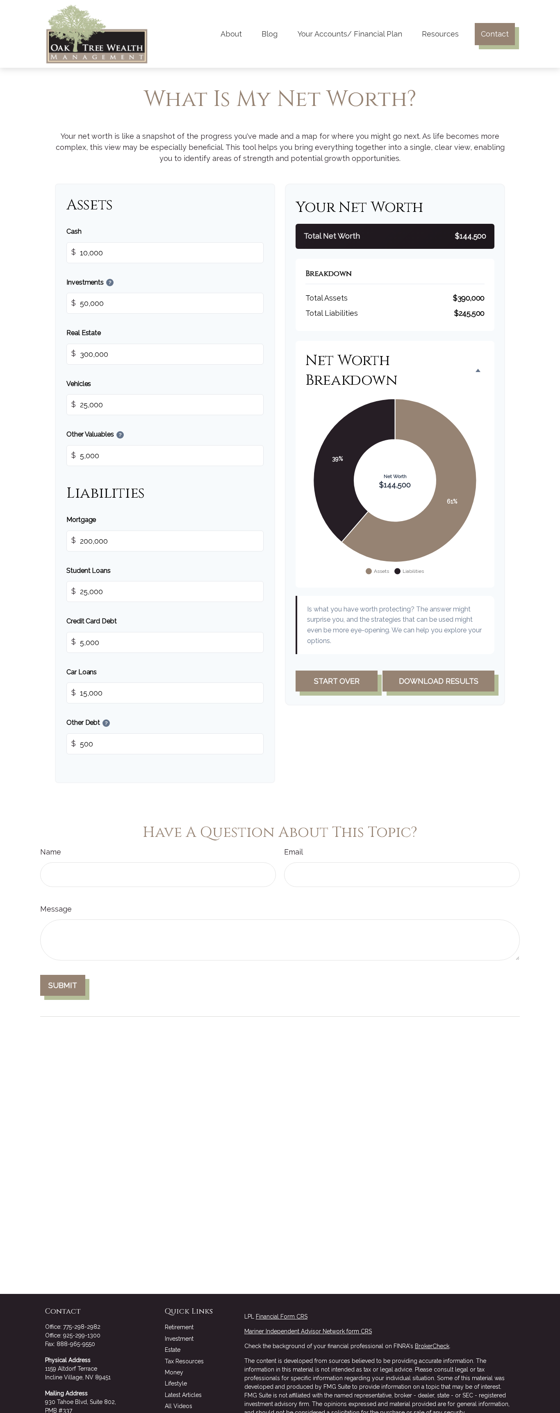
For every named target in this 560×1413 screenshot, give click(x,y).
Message (56, 909)
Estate (172, 1349)
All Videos (178, 1406)
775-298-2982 (81, 1326)
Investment (179, 1338)
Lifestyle (176, 1383)
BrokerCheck (432, 1346)
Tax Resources (184, 1361)
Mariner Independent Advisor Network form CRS (308, 1331)
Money (174, 1372)
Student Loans (88, 570)
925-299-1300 (81, 1335)
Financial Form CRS (281, 1316)
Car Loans (81, 672)
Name (50, 852)
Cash (74, 231)
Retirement (179, 1327)
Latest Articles (183, 1395)
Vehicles (78, 384)
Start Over (337, 681)
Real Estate (83, 333)
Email (293, 852)
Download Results (438, 681)
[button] (231, 34)
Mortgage (81, 520)
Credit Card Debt (91, 621)
